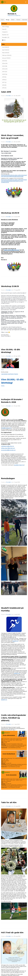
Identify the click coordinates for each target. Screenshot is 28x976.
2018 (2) (4, 79)
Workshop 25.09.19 (10, 213)
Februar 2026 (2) (6, 55)
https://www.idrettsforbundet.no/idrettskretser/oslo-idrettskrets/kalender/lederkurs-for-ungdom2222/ (14, 181)
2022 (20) (4, 69)
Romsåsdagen (8, 478)
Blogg (7, 19)
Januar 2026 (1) (6, 58)
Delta (2, 386)
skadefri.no (15, 641)
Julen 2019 (6, 92)
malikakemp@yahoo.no (7, 446)
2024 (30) (4, 63)
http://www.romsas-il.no (14, 15)
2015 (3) (4, 87)
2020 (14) (4, 74)
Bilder (12, 19)
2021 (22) (4, 71)
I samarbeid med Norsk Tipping (9, 374)
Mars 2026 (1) (5, 52)
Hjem (2, 19)
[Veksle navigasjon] (25, 2)
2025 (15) (4, 60)
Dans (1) (4, 29)
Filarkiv (18, 19)
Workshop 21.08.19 (10, 286)
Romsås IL (8, 95)
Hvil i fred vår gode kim (12, 932)
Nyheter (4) (5, 34)
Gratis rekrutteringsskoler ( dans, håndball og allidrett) (13, 718)
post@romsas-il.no (6, 428)
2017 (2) (4, 82)
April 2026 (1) (5, 50)
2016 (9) (4, 85)
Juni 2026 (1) (5, 47)
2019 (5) (4, 77)
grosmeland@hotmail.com (8, 450)
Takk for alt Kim (9, 802)
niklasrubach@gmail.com (8, 448)
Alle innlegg (5, 26)
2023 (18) (4, 66)
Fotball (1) (4, 32)
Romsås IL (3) (5, 37)
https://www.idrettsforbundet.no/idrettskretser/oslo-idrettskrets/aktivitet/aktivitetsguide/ (14, 176)
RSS (4, 40)
